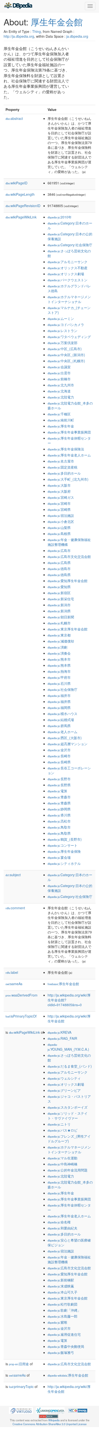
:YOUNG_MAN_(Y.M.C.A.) (68, 1047)
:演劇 (57, 647)
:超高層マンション (67, 743)
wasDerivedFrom (21, 995)
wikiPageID (16, 183)
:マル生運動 (62, 1158)
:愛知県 (59, 586)
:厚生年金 (61, 426)
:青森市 (59, 796)
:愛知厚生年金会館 (67, 580)
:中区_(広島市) (65, 348)
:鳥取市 (59, 827)
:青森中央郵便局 (66, 1346)
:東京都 (59, 635)
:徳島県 (59, 574)
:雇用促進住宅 (64, 1334)
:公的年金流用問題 (67, 1170)
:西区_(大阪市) (65, 737)
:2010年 (60, 217)
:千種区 (59, 414)
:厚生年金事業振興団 (69, 432)
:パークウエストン (67, 279)
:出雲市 (59, 372)
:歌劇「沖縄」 (64, 1310)
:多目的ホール (64, 473)
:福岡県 (59, 707)
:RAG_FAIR (62, 1038)
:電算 (57, 790)
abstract (14, 118)
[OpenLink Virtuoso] (21, 1410)
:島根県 (59, 533)
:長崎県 (59, 761)
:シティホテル (64, 863)
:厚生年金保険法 (66, 449)
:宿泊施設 (61, 515)
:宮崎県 (59, 509)
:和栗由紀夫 (62, 1228)
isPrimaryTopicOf (21, 1016)
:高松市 (59, 821)
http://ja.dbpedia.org (19, 36)
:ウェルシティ (64, 1078)
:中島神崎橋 (62, 1164)
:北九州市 (61, 385)
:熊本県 (59, 665)
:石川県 (59, 683)
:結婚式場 (61, 719)
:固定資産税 (62, 467)
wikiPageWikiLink (21, 217)
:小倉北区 (61, 521)
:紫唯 (57, 1322)
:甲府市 (59, 677)
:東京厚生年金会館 (67, 629)
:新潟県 (59, 610)
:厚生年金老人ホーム (69, 455)
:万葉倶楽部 (62, 342)
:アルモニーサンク (67, 261)
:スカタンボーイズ (67, 1107)
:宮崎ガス (61, 497)
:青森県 (59, 803)
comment (15, 907)
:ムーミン (61, 318)
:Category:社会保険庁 (70, 244)
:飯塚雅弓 (61, 1352)
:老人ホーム (62, 731)
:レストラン (62, 330)
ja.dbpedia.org (77, 36)
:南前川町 (61, 420)
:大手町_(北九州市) (68, 479)
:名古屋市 (61, 461)
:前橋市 (59, 378)
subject (13, 874)
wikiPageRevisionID (23, 205)
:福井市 (59, 695)
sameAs (14, 983)
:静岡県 (59, 809)
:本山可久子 (62, 1292)
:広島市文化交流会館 (69, 556)
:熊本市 (59, 659)
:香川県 (59, 815)
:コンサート (62, 845)
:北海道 (59, 391)
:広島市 (59, 550)
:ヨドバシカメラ (66, 324)
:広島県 (59, 562)
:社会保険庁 (62, 689)
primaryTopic (21, 1386)
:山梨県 (59, 527)
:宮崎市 (59, 503)
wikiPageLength (20, 194)
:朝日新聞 (61, 616)
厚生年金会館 (57, 21)
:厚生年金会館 (63, 983)
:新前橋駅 (61, 1280)
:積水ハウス (62, 713)
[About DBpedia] (18, 6)
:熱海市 (59, 671)
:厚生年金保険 (64, 851)
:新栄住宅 (61, 598)
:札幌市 (59, 623)
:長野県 (59, 784)
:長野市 (59, 778)
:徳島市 (59, 568)
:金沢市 (59, 749)
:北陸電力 (61, 397)
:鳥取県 (59, 833)
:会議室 (59, 366)
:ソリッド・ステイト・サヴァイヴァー (67, 1115)
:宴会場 (59, 857)
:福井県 (59, 701)
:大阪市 (59, 485)
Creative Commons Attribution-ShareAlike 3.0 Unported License (49, 1424)
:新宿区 (59, 592)
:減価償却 (61, 641)
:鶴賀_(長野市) (65, 839)
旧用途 (19, 1363)
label (12, 972)
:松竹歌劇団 (62, 1304)
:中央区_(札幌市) (66, 360)
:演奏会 (59, 653)
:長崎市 (59, 755)
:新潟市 (59, 604)
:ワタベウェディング (69, 336)
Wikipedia (54, 1420)
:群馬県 (59, 725)
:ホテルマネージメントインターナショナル (69, 299)
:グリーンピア (64, 1090)
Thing (36, 31)
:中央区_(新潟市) (66, 354)
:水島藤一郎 (62, 1316)
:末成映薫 (61, 1286)
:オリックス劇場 (66, 273)
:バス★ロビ (62, 1130)
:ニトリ (59, 1124)
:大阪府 (59, 491)
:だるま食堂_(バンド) (70, 1066)
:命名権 (59, 1222)
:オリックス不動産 (67, 267)
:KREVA (59, 1032)
